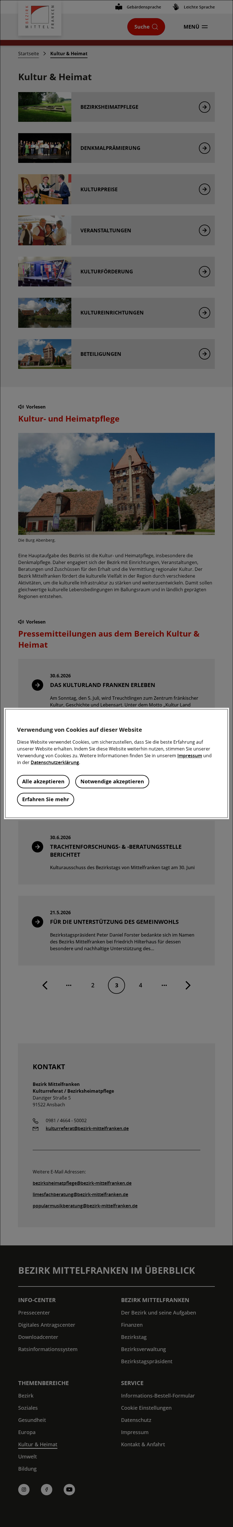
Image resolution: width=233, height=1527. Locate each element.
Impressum (189, 756)
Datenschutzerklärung (55, 763)
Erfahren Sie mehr (45, 799)
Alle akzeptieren (43, 781)
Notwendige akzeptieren (112, 781)
